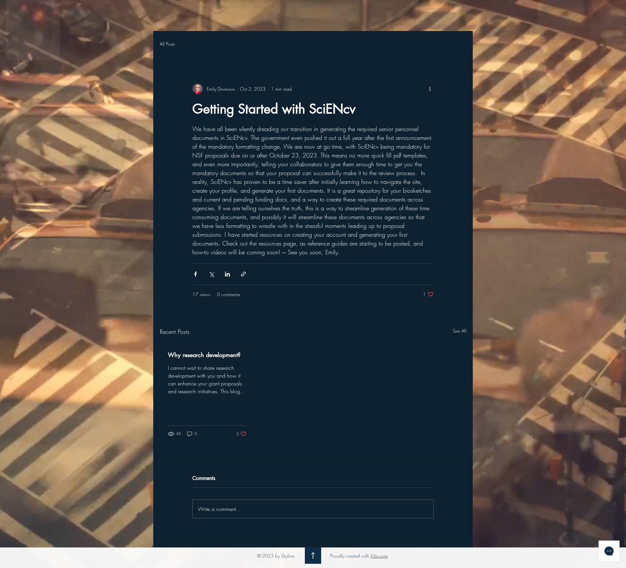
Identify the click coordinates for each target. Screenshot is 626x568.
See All (459, 331)
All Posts (167, 44)
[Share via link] (243, 274)
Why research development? (204, 355)
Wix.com (379, 556)
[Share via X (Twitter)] (211, 274)
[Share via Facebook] (195, 274)
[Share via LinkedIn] (227, 274)
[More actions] (430, 89)
